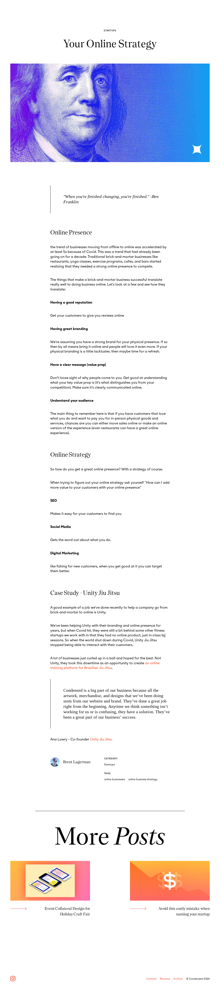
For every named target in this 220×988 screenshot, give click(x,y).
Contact (151, 978)
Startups (109, 764)
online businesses (114, 779)
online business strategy (142, 779)
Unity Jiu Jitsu (101, 739)
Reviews (165, 978)
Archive (178, 978)
